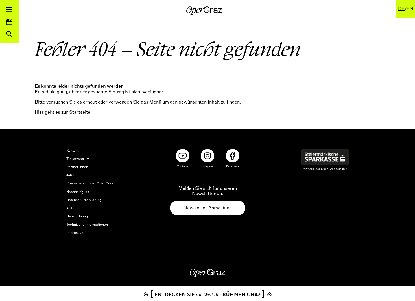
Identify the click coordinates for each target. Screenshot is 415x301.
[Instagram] (207, 155)
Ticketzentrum (77, 159)
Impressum (75, 233)
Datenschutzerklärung (84, 200)
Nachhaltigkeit (77, 192)
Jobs (70, 175)
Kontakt (72, 151)
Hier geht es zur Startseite (62, 112)
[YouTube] (182, 155)
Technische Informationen (87, 225)
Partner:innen (77, 167)
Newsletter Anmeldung (208, 208)
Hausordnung (77, 216)
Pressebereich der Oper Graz (89, 183)
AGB (70, 208)
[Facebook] (232, 155)
